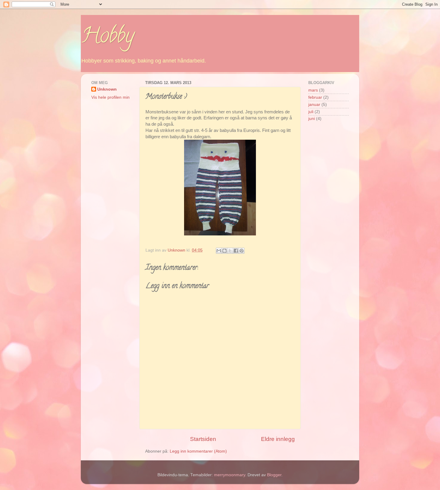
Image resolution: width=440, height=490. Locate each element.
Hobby (107, 38)
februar (315, 97)
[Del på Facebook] (236, 251)
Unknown (107, 89)
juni (311, 118)
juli (310, 111)
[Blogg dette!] (224, 251)
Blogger (274, 475)
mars (313, 90)
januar (314, 104)
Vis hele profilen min (110, 97)
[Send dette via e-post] (219, 251)
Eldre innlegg (278, 439)
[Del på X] (230, 251)
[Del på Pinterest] (242, 251)
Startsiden (203, 439)
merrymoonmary (229, 475)
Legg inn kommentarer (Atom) (198, 451)
